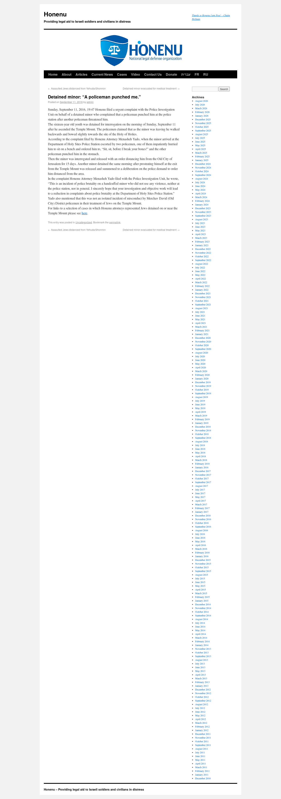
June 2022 (200, 271)
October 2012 (202, 696)
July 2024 (200, 182)
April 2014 (200, 633)
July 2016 (200, 534)
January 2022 (201, 289)
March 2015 (201, 593)
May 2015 (200, 585)
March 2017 (201, 504)
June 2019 (200, 404)
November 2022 (203, 252)
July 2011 (200, 752)
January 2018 (201, 467)
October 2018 (202, 434)
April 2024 (200, 193)
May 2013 (200, 671)
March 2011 (201, 767)
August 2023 (201, 219)
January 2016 (201, 556)
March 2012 (201, 722)
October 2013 (202, 652)
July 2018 (200, 445)
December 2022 (203, 248)
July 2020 (200, 356)
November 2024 (203, 167)
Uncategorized (83, 222)
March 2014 (201, 637)
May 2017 (200, 497)
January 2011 (201, 774)
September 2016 (203, 526)
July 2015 (200, 578)
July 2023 (200, 223)
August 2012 (201, 704)
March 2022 (201, 282)
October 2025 (202, 126)
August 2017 (201, 485)
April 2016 (200, 545)
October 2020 (202, 345)
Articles (81, 74)
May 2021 (200, 319)
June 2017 (200, 493)
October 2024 (202, 171)
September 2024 (203, 174)
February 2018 (202, 463)
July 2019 (200, 400)
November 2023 (203, 211)
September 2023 (203, 215)
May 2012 (200, 715)
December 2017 (203, 471)
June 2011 (200, 756)
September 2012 (203, 700)
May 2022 (200, 274)
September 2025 (203, 130)
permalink (114, 222)
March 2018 (201, 460)
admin (90, 102)
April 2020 (200, 367)
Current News (102, 74)
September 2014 (203, 615)
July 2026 (200, 104)
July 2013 (200, 663)
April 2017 (200, 500)
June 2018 (200, 448)
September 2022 (203, 260)
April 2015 (200, 589)
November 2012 (203, 693)
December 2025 (203, 119)
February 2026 (202, 112)
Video (135, 74)
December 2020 (203, 337)
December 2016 (203, 515)
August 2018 (201, 441)
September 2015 (203, 571)
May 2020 (200, 363)
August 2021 (201, 308)
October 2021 (202, 300)
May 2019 (200, 408)
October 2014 (202, 611)
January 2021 (201, 334)
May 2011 (200, 759)
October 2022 (202, 256)
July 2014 (200, 622)
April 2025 (200, 149)
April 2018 (200, 456)
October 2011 (202, 741)
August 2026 (201, 100)
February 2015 (202, 596)
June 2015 (200, 582)
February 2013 (202, 682)
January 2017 (201, 511)
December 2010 (203, 778)
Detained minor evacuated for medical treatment (151, 88)
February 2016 (202, 552)
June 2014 (200, 626)
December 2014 (203, 604)
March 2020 (201, 371)
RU (205, 74)
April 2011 (200, 763)
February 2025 (202, 156)
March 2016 (201, 548)
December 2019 (203, 382)
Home (53, 74)
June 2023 (200, 226)
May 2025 (200, 145)
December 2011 (203, 733)
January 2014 (201, 645)
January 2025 (201, 160)
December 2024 (203, 163)
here (84, 213)
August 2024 (201, 178)
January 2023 (201, 245)
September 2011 (203, 745)
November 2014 (203, 608)
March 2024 (201, 197)
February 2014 (202, 641)
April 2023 (200, 234)
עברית (185, 74)
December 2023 (203, 208)
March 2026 (201, 108)
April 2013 (200, 674)
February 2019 (202, 419)
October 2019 (202, 389)
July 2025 (200, 137)
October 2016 (202, 522)
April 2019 (200, 411)
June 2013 (200, 667)
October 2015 (202, 567)
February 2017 (202, 508)
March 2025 (201, 152)
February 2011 (202, 770)
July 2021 (200, 311)
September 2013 (203, 656)
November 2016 (203, 519)
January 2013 (201, 685)
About (66, 74)
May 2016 (200, 541)
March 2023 (201, 237)
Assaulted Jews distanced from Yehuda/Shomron (77, 88)
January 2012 (201, 730)
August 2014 (201, 619)
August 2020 (201, 352)
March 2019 (201, 415)
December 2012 (203, 689)
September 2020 (203, 348)
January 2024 (201, 204)
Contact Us (153, 74)
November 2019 (203, 385)
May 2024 (200, 189)
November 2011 (203, 737)
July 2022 (200, 267)
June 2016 (200, 537)
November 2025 (203, 123)
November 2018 (203, 430)
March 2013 (201, 678)
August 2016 (201, 530)
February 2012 (202, 726)
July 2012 (200, 708)
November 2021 (203, 297)
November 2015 (203, 563)
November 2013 (203, 648)
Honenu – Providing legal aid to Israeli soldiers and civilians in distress (94, 789)
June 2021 (200, 315)
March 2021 (201, 326)
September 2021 (203, 304)
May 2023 (200, 230)
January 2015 (201, 600)
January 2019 (201, 422)
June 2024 (200, 186)
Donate (171, 74)
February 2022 (202, 286)
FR (197, 74)
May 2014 (200, 630)
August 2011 (201, 748)
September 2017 (203, 482)
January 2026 (201, 115)
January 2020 (201, 378)
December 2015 (203, 559)
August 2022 (201, 263)
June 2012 (200, 711)
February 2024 (202, 200)
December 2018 (203, 426)
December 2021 (203, 293)
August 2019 (201, 397)
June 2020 (200, 360)
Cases (122, 74)
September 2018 (203, 437)
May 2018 (200, 452)
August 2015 (201, 574)
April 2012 (200, 719)
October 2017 (202, 478)
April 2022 (200, 278)
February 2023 (202, 241)
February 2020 (202, 374)
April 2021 (200, 323)
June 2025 (200, 141)
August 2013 (201, 659)
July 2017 (200, 489)
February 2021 (202, 330)
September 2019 (203, 393)
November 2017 (203, 474)
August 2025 (201, 134)
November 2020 (203, 341)
